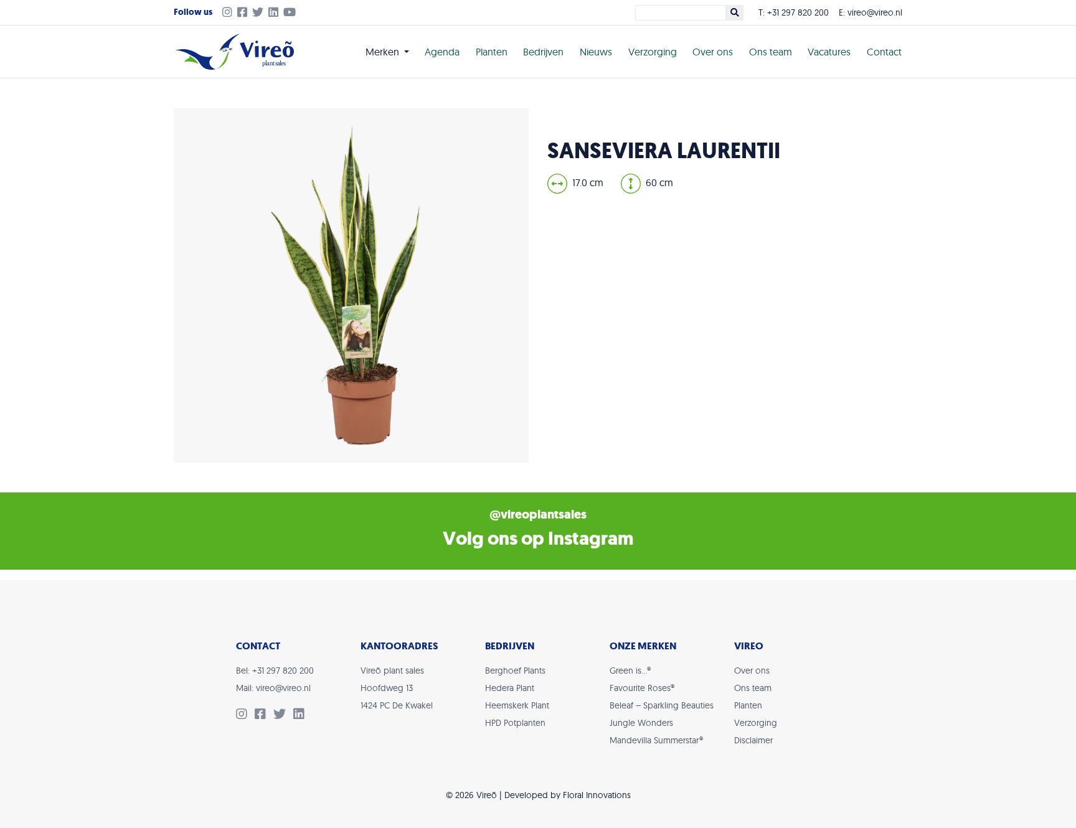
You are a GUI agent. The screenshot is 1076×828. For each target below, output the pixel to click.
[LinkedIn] (275, 13)
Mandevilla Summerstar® (656, 740)
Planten (491, 51)
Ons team (770, 51)
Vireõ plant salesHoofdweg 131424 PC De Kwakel (397, 688)
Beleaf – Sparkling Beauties (662, 705)
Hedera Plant (509, 688)
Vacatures (829, 51)
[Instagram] (224, 13)
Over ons (712, 51)
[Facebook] (244, 13)
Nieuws (596, 51)
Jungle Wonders (641, 722)
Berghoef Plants (515, 670)
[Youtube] (292, 13)
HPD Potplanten (515, 722)
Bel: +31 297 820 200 (275, 670)
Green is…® (630, 670)
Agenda (442, 51)
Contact (884, 51)
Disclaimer (753, 740)
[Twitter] (260, 13)
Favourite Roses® (642, 688)
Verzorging (652, 51)
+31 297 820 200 (798, 12)
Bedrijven (543, 51)
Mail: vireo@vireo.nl (273, 688)
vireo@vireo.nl (874, 12)
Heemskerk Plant (517, 705)
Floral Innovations (597, 795)
